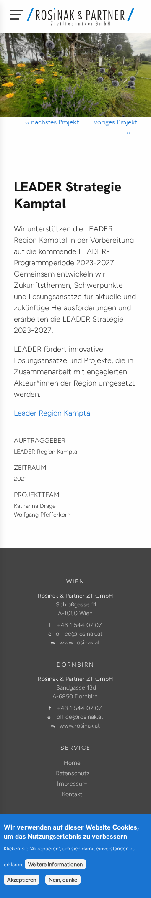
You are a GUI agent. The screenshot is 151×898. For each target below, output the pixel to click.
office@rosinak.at (79, 633)
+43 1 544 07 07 (79, 625)
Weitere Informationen (55, 864)
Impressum (72, 783)
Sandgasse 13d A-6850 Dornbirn (75, 692)
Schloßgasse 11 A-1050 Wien (76, 609)
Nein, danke (63, 879)
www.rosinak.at (80, 642)
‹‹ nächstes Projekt (52, 121)
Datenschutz (72, 773)
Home (72, 762)
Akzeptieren (21, 879)
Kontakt (72, 794)
